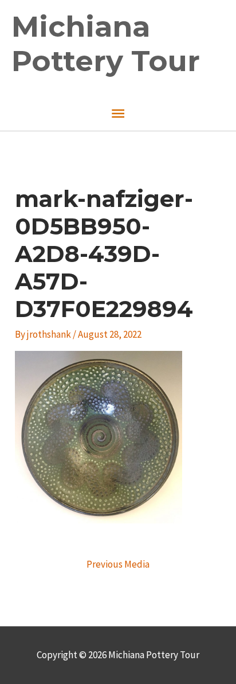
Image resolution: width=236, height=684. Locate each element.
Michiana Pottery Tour (105, 44)
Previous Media (118, 564)
